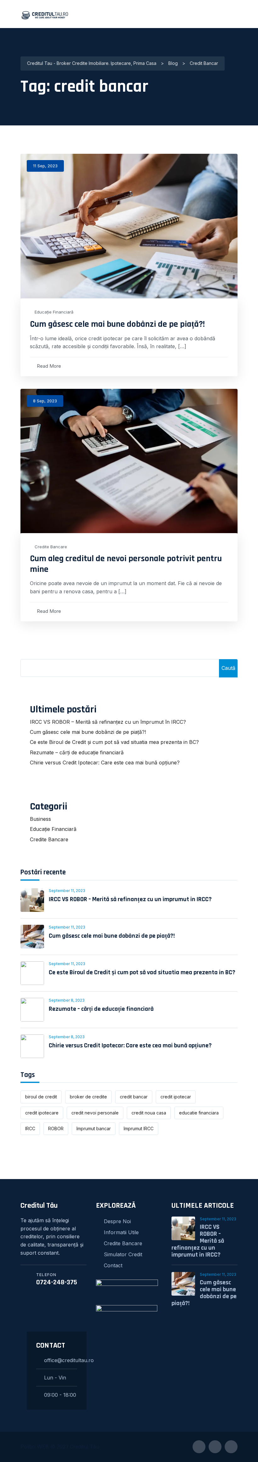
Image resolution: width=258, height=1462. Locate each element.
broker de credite (88, 1096)
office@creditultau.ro (60, 1360)
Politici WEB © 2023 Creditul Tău (59, 1446)
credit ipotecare (42, 1112)
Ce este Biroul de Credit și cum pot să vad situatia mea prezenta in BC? (114, 742)
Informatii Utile (121, 1232)
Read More (49, 366)
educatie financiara (199, 1112)
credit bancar (134, 1096)
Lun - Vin (55, 1377)
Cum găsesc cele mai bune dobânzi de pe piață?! (117, 324)
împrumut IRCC (139, 1128)
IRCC (30, 1128)
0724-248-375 (56, 1282)
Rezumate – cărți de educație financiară (77, 752)
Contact (113, 1265)
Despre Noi (117, 1221)
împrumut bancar (93, 1128)
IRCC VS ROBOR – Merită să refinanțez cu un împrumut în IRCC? (108, 722)
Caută (228, 668)
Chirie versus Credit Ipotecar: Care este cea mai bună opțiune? (105, 762)
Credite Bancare (51, 547)
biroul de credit (41, 1096)
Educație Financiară (54, 312)
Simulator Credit (123, 1254)
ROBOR (56, 1128)
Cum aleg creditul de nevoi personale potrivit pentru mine (126, 564)
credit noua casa (149, 1112)
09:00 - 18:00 (60, 1395)
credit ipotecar (175, 1096)
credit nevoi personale (95, 1112)
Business (40, 819)
